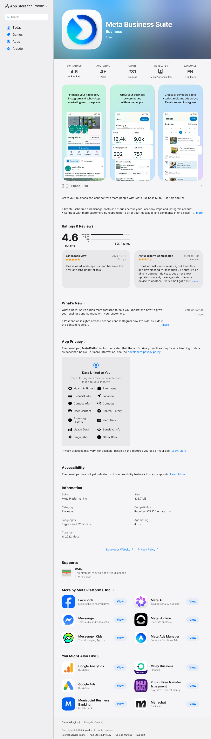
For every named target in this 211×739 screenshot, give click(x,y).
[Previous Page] (58, 71)
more (199, 212)
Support (140, 735)
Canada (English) (71, 722)
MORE (195, 281)
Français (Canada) (93, 722)
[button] (26, 28)
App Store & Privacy (100, 735)
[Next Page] (207, 71)
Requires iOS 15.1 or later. (150, 511)
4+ (136, 524)
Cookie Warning (123, 735)
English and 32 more (75, 524)
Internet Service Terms (74, 735)
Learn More (178, 450)
